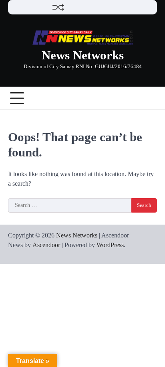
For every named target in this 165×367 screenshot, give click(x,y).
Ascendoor (46, 244)
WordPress (110, 244)
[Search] (151, 98)
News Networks (83, 55)
